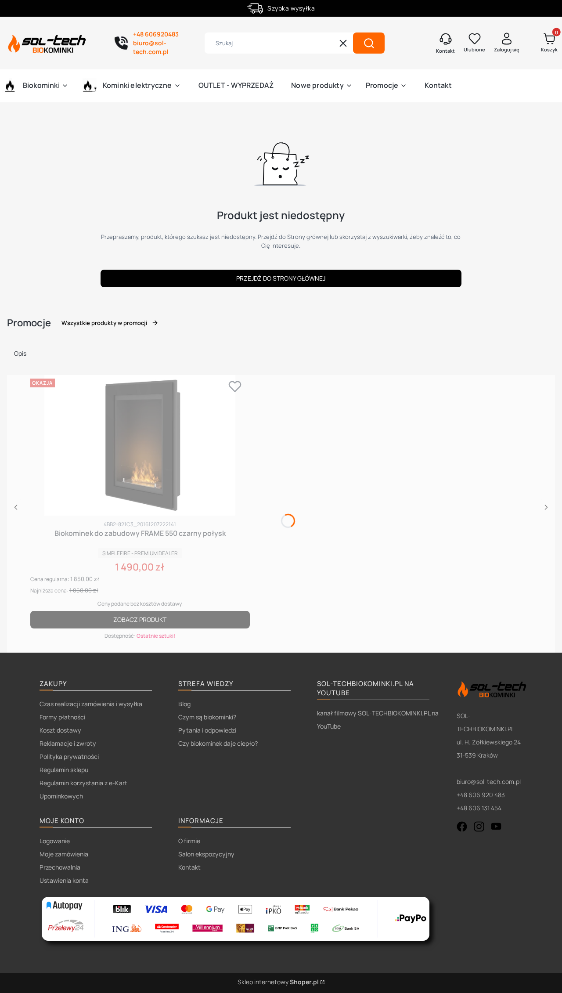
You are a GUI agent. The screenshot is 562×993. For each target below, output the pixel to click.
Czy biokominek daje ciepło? (218, 743)
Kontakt (189, 867)
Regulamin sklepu (64, 770)
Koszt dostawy (60, 730)
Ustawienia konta (64, 880)
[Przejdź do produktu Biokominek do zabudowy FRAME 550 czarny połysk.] (140, 445)
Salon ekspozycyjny (206, 854)
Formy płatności (62, 717)
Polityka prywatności (69, 756)
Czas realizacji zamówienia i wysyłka (91, 704)
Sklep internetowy (278, 982)
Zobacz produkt (139, 619)
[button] (369, 43)
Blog (184, 704)
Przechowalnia (60, 867)
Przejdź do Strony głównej (280, 278)
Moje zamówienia (64, 854)
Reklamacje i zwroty (68, 743)
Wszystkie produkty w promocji (104, 323)
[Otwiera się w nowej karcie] (462, 826)
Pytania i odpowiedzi (207, 730)
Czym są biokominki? (207, 717)
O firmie (189, 841)
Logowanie (55, 841)
